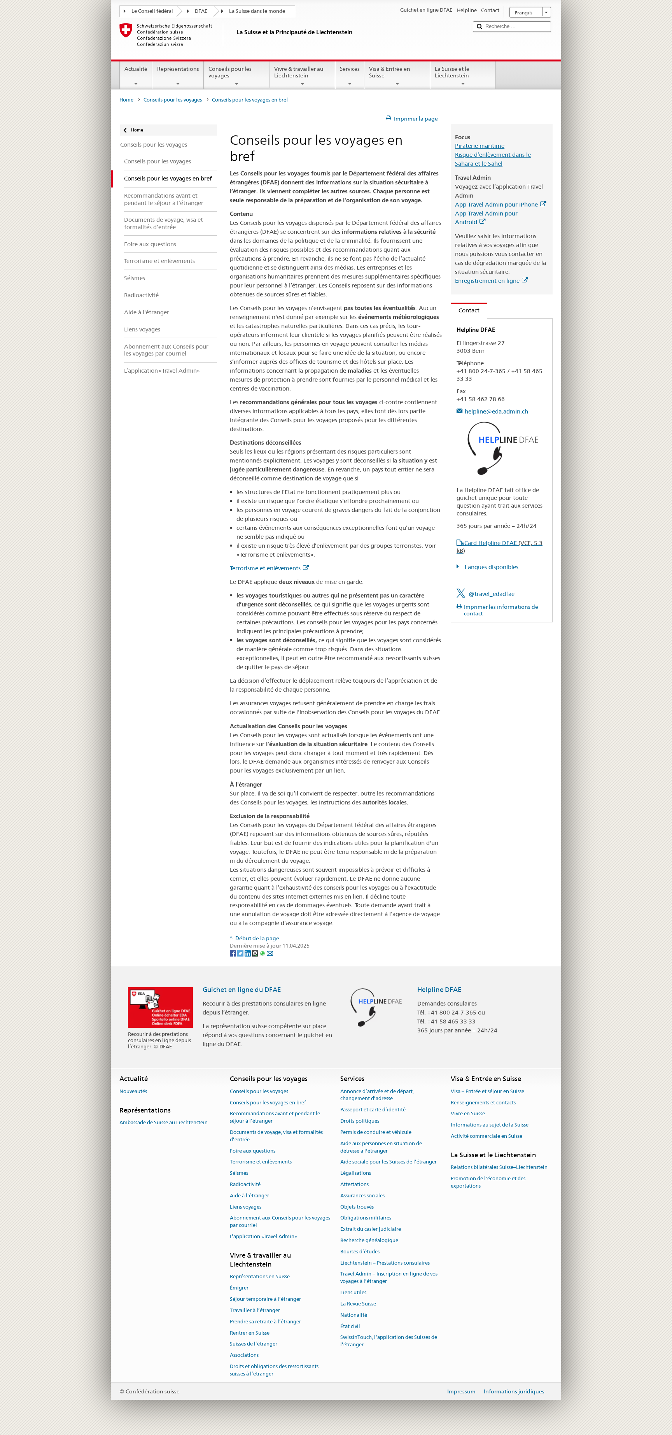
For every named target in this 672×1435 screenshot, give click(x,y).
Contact (465, 310)
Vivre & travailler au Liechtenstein (299, 72)
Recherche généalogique (369, 1240)
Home (126, 100)
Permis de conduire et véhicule (375, 1132)
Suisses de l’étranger (253, 1344)
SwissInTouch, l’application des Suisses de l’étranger (388, 1341)
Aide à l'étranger (249, 1195)
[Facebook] (233, 953)
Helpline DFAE (439, 989)
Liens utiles (353, 1292)
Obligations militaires (365, 1218)
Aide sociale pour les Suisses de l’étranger (388, 1162)
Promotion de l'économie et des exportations (488, 1182)
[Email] (270, 953)
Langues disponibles (490, 567)
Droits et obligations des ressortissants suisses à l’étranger (274, 1370)
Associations (244, 1355)
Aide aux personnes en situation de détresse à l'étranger (381, 1147)
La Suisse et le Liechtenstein (452, 72)
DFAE (201, 11)
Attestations (354, 1184)
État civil (350, 1326)
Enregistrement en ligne (487, 280)
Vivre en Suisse (468, 1114)
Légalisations (355, 1173)
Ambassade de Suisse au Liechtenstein (163, 1122)
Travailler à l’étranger (255, 1310)
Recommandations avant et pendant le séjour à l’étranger (275, 1117)
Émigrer (239, 1288)
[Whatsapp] (263, 953)
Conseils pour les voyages (230, 72)
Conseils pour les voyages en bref (268, 1103)
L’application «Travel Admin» (263, 1236)
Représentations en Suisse (260, 1277)
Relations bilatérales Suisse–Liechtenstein (499, 1167)
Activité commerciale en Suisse (486, 1136)
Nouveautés (133, 1091)
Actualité (135, 69)
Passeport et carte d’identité (373, 1110)
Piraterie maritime (479, 145)
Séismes (239, 1173)
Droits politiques (359, 1121)
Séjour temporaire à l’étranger (265, 1299)
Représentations (178, 69)
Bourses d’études (360, 1252)
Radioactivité (245, 1184)
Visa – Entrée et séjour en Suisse (487, 1091)
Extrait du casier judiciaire (370, 1229)
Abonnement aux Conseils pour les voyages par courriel (280, 1221)
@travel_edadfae (491, 593)
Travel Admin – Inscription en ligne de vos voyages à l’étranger (389, 1277)
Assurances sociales (362, 1195)
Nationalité (353, 1315)
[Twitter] (241, 953)
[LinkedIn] (248, 953)
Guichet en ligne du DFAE (242, 989)
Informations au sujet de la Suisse (489, 1125)
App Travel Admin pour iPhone (496, 204)
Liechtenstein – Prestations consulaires (385, 1263)
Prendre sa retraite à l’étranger (265, 1322)
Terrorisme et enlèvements (265, 568)
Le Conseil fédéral (152, 11)
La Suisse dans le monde (257, 11)
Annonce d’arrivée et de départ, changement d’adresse (377, 1095)
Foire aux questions (252, 1151)
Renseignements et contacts (483, 1103)
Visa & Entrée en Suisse (389, 72)
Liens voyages (245, 1207)
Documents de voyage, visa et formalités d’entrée (276, 1135)
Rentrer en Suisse (250, 1333)
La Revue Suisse (358, 1304)
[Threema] (255, 953)
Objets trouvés (357, 1207)
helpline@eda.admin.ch (496, 411)
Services (350, 69)
